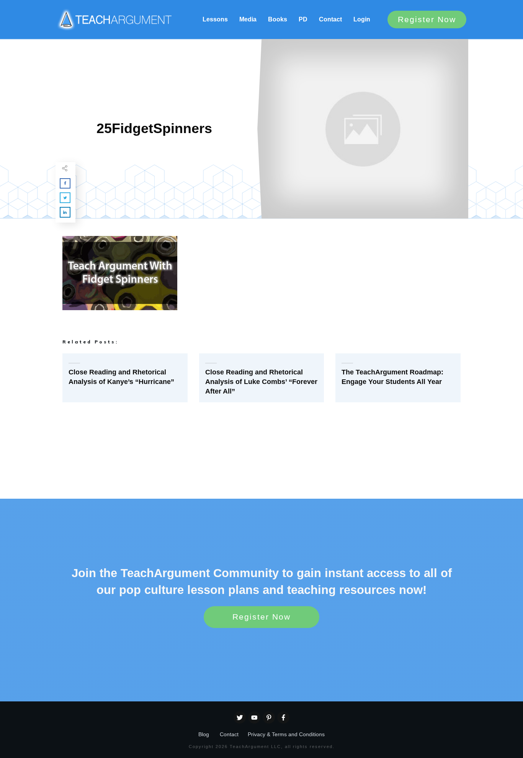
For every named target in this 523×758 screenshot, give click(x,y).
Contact (229, 734)
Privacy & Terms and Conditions (286, 734)
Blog (203, 734)
